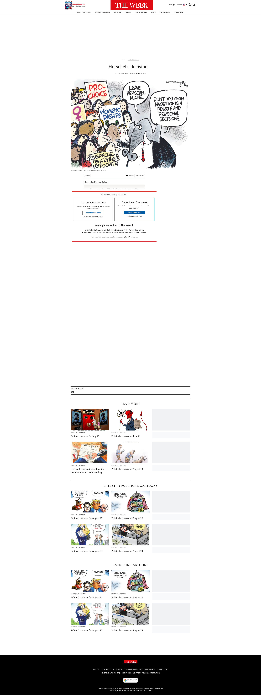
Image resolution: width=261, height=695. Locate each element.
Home (123, 60)
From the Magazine (141, 12)
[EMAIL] (73, 392)
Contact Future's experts (112, 669)
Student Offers (178, 12)
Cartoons (127, 12)
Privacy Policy (149, 669)
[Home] (78, 12)
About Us (96, 669)
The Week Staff (123, 73)
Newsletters (117, 12)
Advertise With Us (108, 673)
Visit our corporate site (156, 688)
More (152, 12)
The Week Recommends (102, 12)
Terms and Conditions (133, 669)
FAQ (118, 673)
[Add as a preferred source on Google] (130, 680)
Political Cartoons (133, 60)
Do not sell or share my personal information (141, 673)
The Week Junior (165, 12)
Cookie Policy (162, 669)
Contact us (133, 237)
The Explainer (86, 12)
